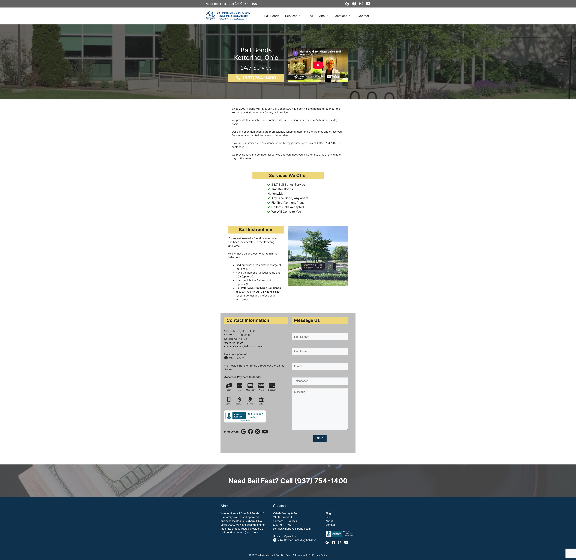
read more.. (253, 532)
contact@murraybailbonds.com (243, 346)
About (323, 16)
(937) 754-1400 (246, 4)
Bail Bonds (271, 16)
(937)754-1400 (233, 342)
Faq (310, 16)
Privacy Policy (319, 555)
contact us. (238, 146)
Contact (363, 16)
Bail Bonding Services (296, 120)
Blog (328, 513)
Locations (340, 16)
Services (291, 16)
